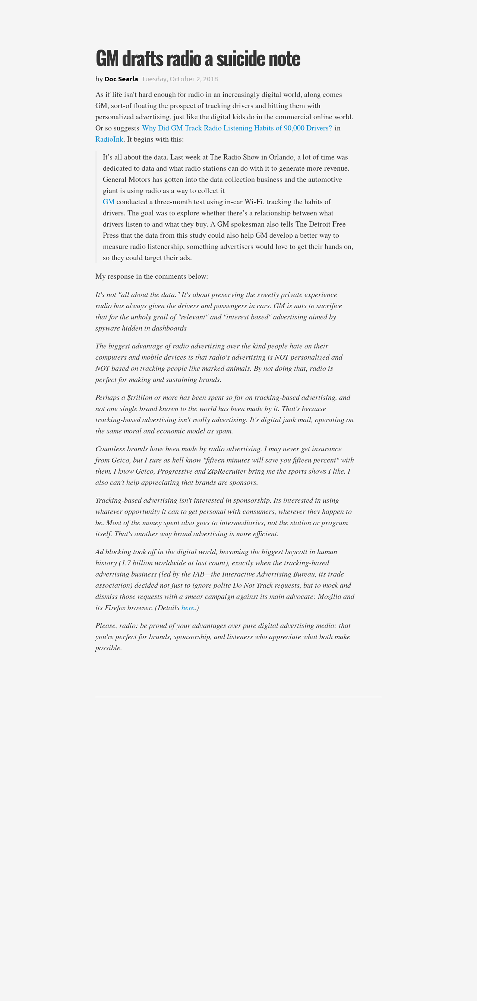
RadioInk (109, 139)
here (188, 607)
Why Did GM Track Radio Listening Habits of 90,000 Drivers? (237, 128)
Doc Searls (121, 78)
